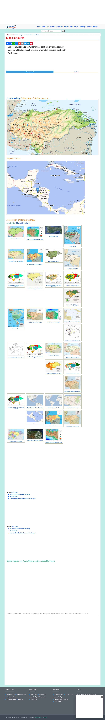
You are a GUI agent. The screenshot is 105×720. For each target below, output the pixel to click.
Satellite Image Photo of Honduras (35, 440)
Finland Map (34, 699)
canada (52, 27)
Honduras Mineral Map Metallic (72, 340)
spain (76, 27)
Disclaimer (45, 717)
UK (47, 27)
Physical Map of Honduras (72, 426)
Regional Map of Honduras (16, 441)
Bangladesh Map (59, 694)
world (38, 27)
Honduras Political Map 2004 (72, 357)
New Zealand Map (11, 699)
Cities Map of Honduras (15, 239)
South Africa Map (9, 689)
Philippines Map (11, 694)
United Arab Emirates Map (61, 699)
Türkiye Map (34, 694)
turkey (95, 27)
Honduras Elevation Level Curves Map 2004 (53, 286)
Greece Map (56, 689)
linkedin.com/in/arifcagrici (28, 499)
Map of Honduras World (53, 407)
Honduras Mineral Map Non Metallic (16, 357)
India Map (21, 699)
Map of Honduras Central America (35, 407)
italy (71, 27)
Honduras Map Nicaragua (54, 322)
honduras (36, 35)
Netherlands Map (11, 697)
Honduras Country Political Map (34, 264)
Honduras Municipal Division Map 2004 (35, 357)
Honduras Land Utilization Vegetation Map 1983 (72, 305)
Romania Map (58, 697)
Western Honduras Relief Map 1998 (53, 442)
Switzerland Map (21, 694)
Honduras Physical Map (53, 355)
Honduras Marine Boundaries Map (72, 322)
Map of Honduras (23, 223)
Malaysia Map (69, 694)
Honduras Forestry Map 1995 (72, 285)
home (16, 35)
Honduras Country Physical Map (16, 261)
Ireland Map (42, 694)
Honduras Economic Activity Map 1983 (34, 288)
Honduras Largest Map (72, 268)
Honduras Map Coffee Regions (35, 322)
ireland (89, 27)
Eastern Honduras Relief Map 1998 (35, 239)
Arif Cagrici (14, 492)
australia (59, 27)
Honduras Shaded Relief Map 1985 (72, 391)
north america (27, 35)
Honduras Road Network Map (72, 373)
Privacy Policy (38, 717)
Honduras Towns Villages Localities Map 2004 (16, 407)
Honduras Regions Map (53, 261)
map (20, 35)
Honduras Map (13, 98)
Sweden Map (42, 697)
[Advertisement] (52, 11)
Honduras (13, 622)
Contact (79, 689)
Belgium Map (32, 689)
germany (82, 27)
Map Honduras (34, 424)
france (66, 27)
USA (43, 27)
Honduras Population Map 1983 (53, 373)
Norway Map (58, 701)
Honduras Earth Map (53, 236)
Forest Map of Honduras (72, 407)
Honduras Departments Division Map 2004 (15, 286)
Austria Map (34, 697)
